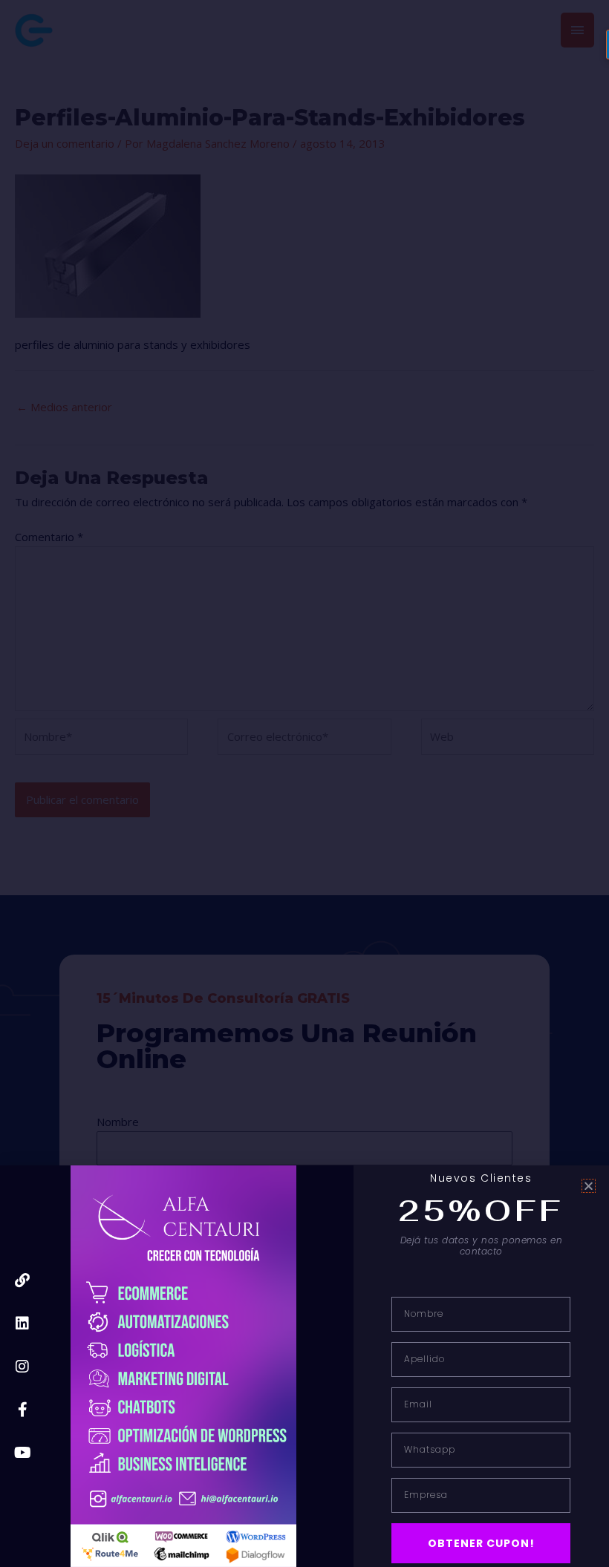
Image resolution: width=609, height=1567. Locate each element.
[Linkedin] (22, 1323)
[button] (588, 1185)
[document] (304, 783)
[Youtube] (22, 1453)
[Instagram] (22, 1366)
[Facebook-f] (22, 1409)
